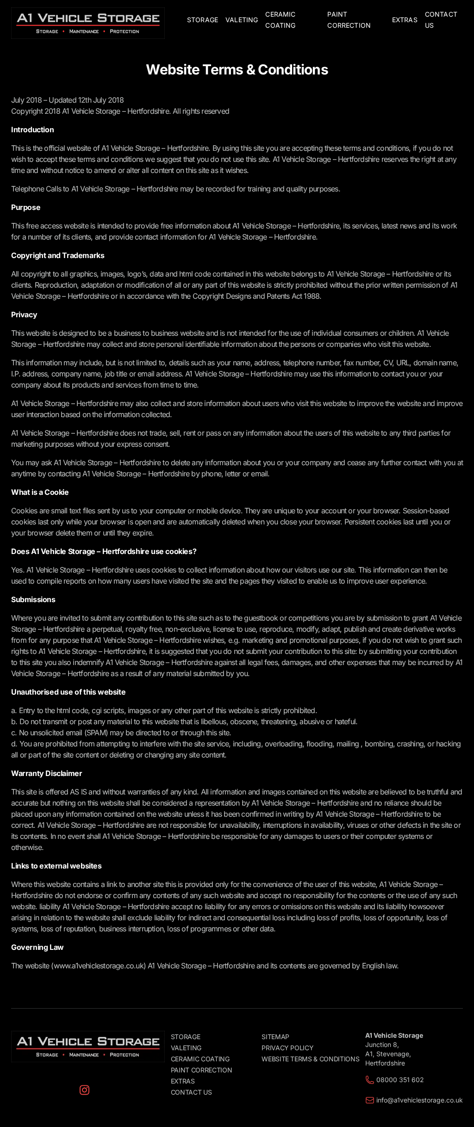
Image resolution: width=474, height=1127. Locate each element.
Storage (185, 1037)
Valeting (186, 1048)
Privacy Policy (287, 1048)
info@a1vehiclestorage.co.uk (419, 1100)
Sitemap (275, 1037)
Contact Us (191, 1092)
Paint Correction (201, 1070)
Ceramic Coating (200, 1059)
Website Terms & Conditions (310, 1059)
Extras (183, 1081)
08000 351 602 (400, 1080)
